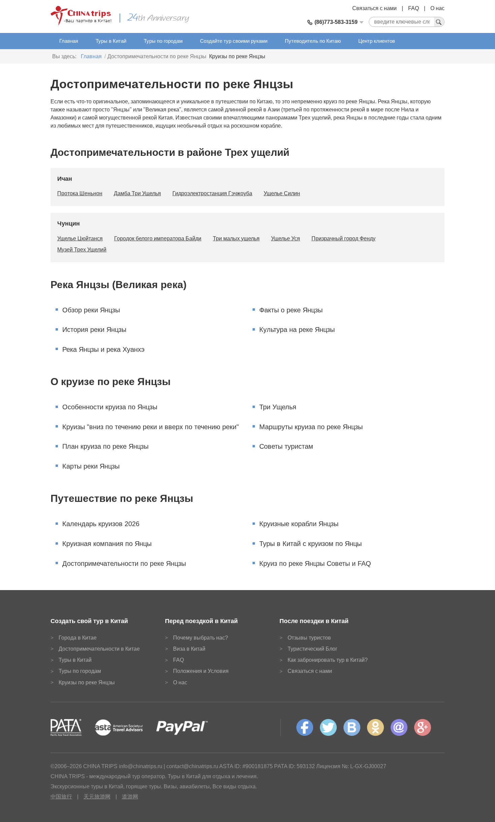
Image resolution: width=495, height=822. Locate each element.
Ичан (64, 178)
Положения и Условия (201, 671)
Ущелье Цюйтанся (80, 238)
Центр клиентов (376, 41)
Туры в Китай (111, 41)
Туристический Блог (312, 649)
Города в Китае (78, 638)
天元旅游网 (97, 796)
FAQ (413, 8)
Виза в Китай (189, 649)
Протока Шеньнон (79, 193)
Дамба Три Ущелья (137, 193)
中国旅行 (61, 796)
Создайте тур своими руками (233, 41)
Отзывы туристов (309, 638)
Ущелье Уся (285, 238)
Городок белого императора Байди (157, 238)
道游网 (130, 796)
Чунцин (68, 223)
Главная (68, 41)
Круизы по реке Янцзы (237, 56)
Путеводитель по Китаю (313, 41)
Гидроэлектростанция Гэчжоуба (212, 193)
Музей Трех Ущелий (81, 249)
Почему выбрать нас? (200, 638)
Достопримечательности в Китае (99, 649)
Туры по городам (163, 41)
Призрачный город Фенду (343, 238)
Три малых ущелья (236, 238)
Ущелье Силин (282, 193)
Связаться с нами (374, 8)
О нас (437, 8)
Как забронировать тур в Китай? (328, 660)
